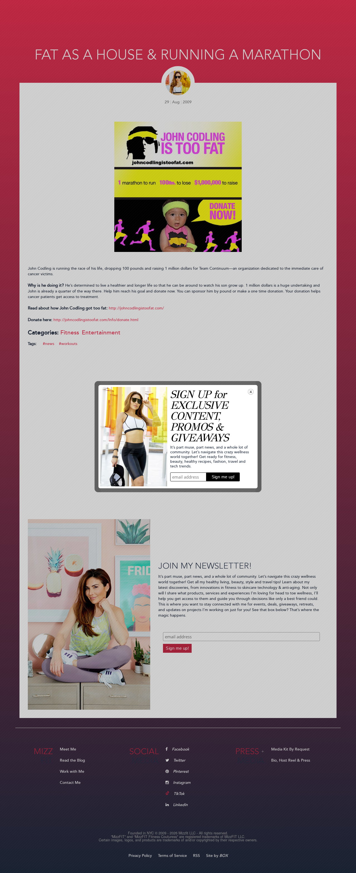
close (250, 391)
